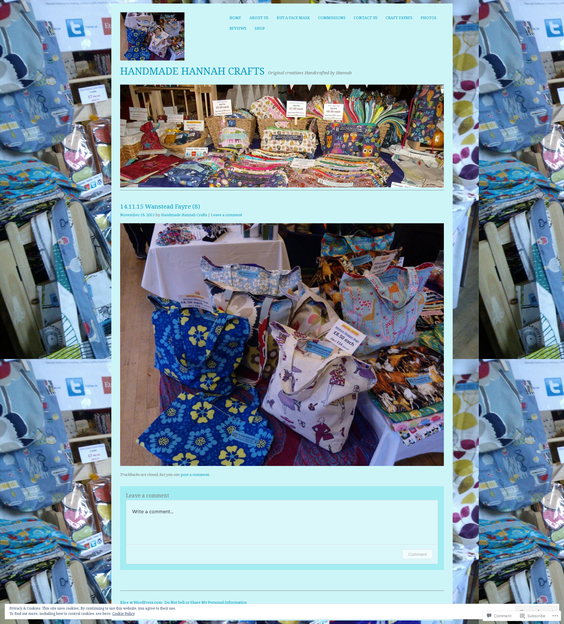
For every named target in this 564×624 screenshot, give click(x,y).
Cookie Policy (123, 613)
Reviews (237, 28)
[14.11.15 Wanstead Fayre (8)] (282, 464)
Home (235, 17)
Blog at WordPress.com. (141, 602)
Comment (417, 554)
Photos (429, 17)
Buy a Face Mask (293, 17)
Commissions (331, 17)
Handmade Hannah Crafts (192, 71)
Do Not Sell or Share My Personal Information (205, 602)
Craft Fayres (399, 17)
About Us (258, 17)
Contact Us (365, 17)
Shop (260, 28)
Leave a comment (226, 214)
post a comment (195, 474)
